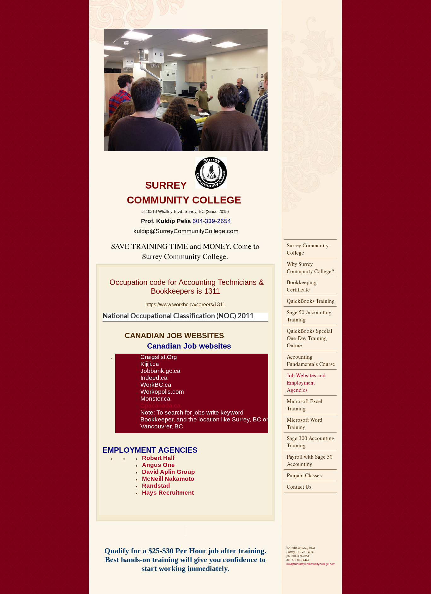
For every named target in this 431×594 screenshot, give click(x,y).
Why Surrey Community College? (310, 267)
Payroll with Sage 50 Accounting (310, 460)
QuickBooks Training (311, 300)
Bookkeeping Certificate (302, 286)
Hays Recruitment (168, 492)
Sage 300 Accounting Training (310, 441)
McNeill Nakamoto (168, 478)
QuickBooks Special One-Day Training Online (309, 338)
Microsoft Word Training (304, 423)
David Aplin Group (168, 471)
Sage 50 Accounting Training (309, 316)
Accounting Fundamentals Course (311, 360)
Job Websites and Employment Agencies (306, 382)
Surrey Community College (308, 249)
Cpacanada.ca (160, 405)
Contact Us (299, 486)
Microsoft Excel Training (304, 404)
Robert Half (158, 458)
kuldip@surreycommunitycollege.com (310, 564)
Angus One (158, 465)
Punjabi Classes (304, 475)
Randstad (156, 485)
